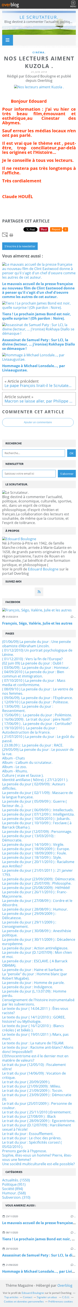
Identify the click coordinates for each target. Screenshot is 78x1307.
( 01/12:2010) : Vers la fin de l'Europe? (32, 659)
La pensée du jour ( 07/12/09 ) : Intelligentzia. (38, 814)
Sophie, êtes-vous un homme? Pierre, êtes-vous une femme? (37, 1157)
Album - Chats (13, 758)
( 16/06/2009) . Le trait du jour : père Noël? (36, 719)
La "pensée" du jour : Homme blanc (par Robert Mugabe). (34, 976)
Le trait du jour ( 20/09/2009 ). (26, 1082)
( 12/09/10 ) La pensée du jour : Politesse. (35, 702)
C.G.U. (66, 1297)
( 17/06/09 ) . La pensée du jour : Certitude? (37, 723)
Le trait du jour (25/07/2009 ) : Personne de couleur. (37, 1105)
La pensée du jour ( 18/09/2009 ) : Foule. (34, 853)
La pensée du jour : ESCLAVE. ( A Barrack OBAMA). (34, 963)
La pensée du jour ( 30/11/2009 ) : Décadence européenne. (38, 941)
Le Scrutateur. (39, 17)
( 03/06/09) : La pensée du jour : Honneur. (36, 667)
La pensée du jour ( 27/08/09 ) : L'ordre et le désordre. (37, 902)
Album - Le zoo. (14, 766)
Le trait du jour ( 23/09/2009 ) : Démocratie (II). (36, 1097)
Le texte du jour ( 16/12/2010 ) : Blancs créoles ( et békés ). (33, 1027)
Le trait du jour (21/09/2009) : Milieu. (31, 1086)
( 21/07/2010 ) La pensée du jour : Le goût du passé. (38, 738)
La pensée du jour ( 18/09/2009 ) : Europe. (36, 848)
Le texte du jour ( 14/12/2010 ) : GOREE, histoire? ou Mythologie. (33, 1019)
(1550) (16, 1180)
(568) (14, 1193)
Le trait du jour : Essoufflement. (28, 1133)
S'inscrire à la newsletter (20, 246)
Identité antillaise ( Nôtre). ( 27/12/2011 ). (35, 779)
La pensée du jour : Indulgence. (27, 987)
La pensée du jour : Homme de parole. (33, 982)
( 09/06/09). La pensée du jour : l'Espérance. (37, 697)
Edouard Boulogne (43, 569)
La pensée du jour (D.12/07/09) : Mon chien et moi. (37, 954)
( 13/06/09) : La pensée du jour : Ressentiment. (27, 708)
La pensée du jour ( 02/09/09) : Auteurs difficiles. (33, 786)
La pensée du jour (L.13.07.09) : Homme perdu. (34, 993)
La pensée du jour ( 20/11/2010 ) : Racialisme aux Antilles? (38, 863)
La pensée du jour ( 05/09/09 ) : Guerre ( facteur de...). (34, 803)
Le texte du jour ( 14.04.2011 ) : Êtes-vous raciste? (35, 1010)
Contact (27, 1297)
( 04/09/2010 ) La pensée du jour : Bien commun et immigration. (33, 674)
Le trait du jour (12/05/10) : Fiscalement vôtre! (34, 1066)
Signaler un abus (47, 1297)
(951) (14, 1184)
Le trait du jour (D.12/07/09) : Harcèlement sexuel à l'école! (36, 1127)
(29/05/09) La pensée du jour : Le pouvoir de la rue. (38, 751)
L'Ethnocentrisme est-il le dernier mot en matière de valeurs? (35, 1058)
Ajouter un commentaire (38, 422)
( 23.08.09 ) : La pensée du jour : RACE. (32, 745)
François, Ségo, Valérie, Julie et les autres (37, 623)
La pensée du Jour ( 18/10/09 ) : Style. (32, 857)
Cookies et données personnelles (24, 1301)
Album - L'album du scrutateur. (27, 762)
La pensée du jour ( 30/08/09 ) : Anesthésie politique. (36, 933)
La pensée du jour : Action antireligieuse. (35, 948)
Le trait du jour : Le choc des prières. (32, 1138)
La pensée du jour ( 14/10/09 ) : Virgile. (33, 844)
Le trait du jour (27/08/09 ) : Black (29, 1116)
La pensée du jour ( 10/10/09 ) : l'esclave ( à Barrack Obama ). (37, 825)
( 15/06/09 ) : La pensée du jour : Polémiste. (37, 715)
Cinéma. (39, 52)
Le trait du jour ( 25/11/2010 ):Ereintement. (37, 1112)
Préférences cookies (60, 1301)
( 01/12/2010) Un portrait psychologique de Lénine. (37, 652)
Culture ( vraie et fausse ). (23, 775)
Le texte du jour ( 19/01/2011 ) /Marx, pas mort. (35, 1036)
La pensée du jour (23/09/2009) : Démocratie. (38, 879)
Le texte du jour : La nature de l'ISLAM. (33, 1043)
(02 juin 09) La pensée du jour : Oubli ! (32, 663)
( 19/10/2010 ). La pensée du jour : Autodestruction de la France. (29, 730)
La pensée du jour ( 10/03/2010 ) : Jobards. (36, 818)
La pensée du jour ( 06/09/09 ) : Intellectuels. (38, 810)
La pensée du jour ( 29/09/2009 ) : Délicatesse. (29, 915)
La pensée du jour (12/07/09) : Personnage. (37, 831)
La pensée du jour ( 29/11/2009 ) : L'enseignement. (29, 924)
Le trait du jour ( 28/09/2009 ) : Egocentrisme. (38, 1120)
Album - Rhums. (15, 771)
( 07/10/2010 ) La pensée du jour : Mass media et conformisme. (33, 682)
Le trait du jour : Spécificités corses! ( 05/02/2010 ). (32, 1144)
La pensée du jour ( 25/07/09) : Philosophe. (37, 883)
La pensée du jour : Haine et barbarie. (32, 969)
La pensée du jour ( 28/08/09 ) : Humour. (35, 909)
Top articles (11, 1297)
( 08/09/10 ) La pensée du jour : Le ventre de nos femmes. (37, 691)
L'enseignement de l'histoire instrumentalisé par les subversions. (38, 1002)
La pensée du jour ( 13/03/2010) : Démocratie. (28, 838)
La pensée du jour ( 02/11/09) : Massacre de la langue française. (37, 794)
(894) (12, 1188)
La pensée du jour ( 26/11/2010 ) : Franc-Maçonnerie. (34, 894)
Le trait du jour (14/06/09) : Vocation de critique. (34, 1075)
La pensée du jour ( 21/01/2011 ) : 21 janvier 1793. (37, 872)
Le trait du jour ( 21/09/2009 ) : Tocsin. (32, 1090)
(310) (16, 1197)
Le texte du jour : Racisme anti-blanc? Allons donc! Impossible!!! (37, 1049)
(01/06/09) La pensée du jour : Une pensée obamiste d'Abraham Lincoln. (36, 643)
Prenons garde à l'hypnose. (24, 1151)
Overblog (64, 1285)
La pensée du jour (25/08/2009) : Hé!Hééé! (36, 887)
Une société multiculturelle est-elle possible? (38, 1164)
